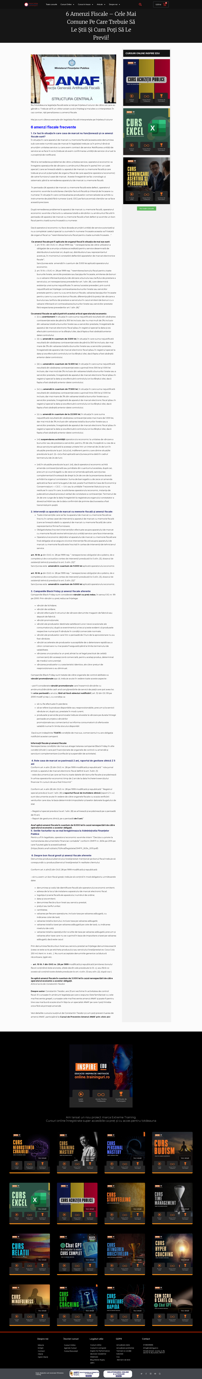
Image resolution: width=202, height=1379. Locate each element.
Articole (100, 4)
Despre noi (113, 4)
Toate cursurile (51, 4)
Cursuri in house (84, 4)
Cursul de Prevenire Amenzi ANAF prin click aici (85, 1017)
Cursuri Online (66, 4)
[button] (140, 4)
